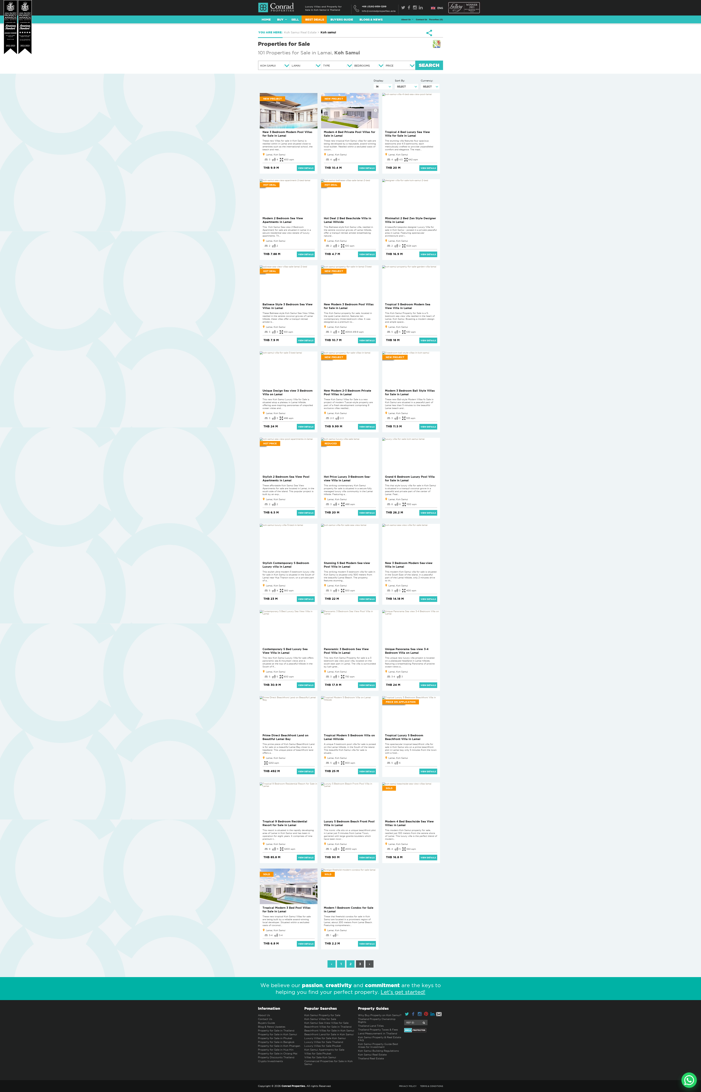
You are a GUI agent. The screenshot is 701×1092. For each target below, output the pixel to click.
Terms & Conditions (431, 1086)
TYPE (326, 65)
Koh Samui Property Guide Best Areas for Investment (378, 1045)
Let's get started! (403, 992)
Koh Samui (347, 52)
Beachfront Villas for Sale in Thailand (327, 1026)
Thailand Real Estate (371, 1058)
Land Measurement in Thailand (377, 1033)
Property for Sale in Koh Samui (277, 1034)
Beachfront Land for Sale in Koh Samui (329, 1034)
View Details (305, 168)
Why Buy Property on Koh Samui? (379, 1015)
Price (389, 65)
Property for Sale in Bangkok (276, 1042)
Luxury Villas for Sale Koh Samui (325, 1038)
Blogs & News (371, 19)
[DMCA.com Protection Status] (423, 1030)
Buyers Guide (341, 19)
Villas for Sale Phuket (317, 1053)
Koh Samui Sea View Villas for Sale (326, 1022)
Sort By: (400, 80)
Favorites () (436, 19)
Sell (295, 19)
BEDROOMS (362, 65)
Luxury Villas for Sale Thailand (323, 1042)
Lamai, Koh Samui (275, 154)
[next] (314, 110)
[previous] (263, 110)
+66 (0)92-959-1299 (374, 6)
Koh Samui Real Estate (372, 1054)
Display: (379, 80)
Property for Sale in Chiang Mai (277, 1053)
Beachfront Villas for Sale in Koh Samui (329, 1030)
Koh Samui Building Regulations (378, 1050)
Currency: (427, 80)
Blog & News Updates (271, 1026)
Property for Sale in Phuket (275, 1038)
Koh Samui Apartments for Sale (324, 1049)
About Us (264, 1015)
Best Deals (314, 19)
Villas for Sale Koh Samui (320, 1057)
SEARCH (429, 65)
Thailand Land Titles (371, 1025)
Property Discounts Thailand (276, 1057)
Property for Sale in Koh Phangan (279, 1045)
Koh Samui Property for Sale (322, 1015)
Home (266, 19)
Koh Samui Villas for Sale (320, 1019)
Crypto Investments (270, 1061)
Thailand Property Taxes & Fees (378, 1029)
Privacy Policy (408, 1086)
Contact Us (421, 19)
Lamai (296, 65)
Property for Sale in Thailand (276, 1030)
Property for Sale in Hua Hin (276, 1049)
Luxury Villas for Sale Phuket (322, 1045)
